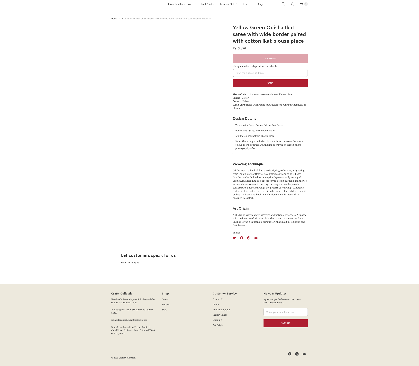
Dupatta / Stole (227, 4)
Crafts (246, 4)
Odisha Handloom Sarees (179, 4)
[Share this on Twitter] (235, 237)
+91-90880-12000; (134, 309)
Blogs (260, 4)
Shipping (217, 319)
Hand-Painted (207, 4)
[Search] (283, 4)
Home (114, 18)
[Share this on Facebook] (241, 237)
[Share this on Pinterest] (248, 237)
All (122, 18)
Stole (164, 309)
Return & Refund (221, 309)
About (216, 304)
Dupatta (166, 304)
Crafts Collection (127, 357)
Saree (165, 299)
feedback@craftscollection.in (132, 319)
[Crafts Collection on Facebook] (289, 354)
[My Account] (292, 4)
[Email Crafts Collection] (304, 354)
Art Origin (218, 325)
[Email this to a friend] (256, 237)
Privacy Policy (220, 314)
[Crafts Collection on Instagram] (297, 354)
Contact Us (218, 299)
